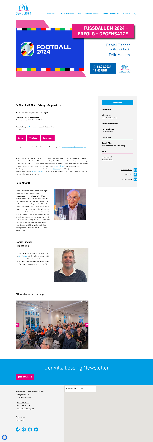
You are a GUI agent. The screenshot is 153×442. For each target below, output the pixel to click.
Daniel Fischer (108, 159)
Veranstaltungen (67, 14)
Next (86, 325)
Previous (17, 325)
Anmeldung (117, 102)
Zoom (20, 138)
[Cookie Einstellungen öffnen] (4, 437)
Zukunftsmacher (91, 14)
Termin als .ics (127, 169)
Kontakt (126, 14)
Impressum (20, 419)
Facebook (47, 138)
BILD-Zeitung (22, 256)
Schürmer (56, 169)
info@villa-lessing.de (25, 408)
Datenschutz (20, 416)
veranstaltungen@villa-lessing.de (74, 147)
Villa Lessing (52, 14)
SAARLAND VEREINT (111, 14)
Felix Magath (107, 157)
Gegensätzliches (58, 166)
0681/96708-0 (23, 402)
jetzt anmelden (25, 376)
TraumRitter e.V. (37, 171)
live (79, 14)
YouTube (33, 138)
